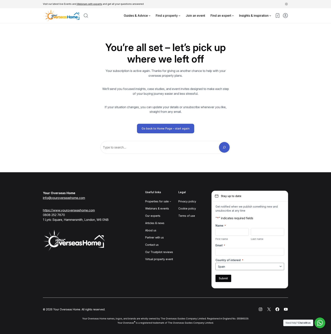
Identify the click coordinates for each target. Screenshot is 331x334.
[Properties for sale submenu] (170, 201)
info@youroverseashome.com (64, 198)
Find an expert (221, 15)
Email (220, 245)
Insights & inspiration (254, 15)
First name (221, 238)
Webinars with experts (89, 3)
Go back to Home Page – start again (166, 128)
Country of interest (229, 260)
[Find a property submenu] (179, 15)
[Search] (224, 147)
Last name (257, 238)
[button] (286, 4)
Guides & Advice (136, 15)
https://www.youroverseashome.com (69, 210)
